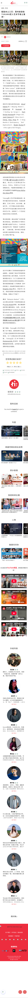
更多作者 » (14, 916)
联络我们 (11, 936)
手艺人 (17, 370)
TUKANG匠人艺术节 (9, 370)
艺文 (6, 8)
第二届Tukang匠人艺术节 (15, 180)
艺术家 (23, 370)
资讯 (2, 8)
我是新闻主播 (14, 495)
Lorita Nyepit (8, 304)
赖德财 (13, 869)
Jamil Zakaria (7, 117)
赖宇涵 (12, 783)
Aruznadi (19, 109)
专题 (14, 422)
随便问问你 (14, 544)
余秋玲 (13, 696)
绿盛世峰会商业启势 (14, 447)
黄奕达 (12, 754)
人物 (14, 520)
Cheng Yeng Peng (9, 120)
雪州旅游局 (11, 372)
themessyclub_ (8, 341)
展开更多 (14, 704)
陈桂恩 (13, 725)
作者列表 (17, 936)
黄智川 (13, 896)
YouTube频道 (12, 568)
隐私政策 (20, 932)
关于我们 (7, 932)
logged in (15, 409)
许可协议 (14, 932)
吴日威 (13, 812)
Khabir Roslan (19, 125)
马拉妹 (12, 669)
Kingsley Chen (8, 289)
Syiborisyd (6, 109)
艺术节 (5, 372)
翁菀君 (13, 840)
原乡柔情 (14, 470)
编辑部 (8, 37)
